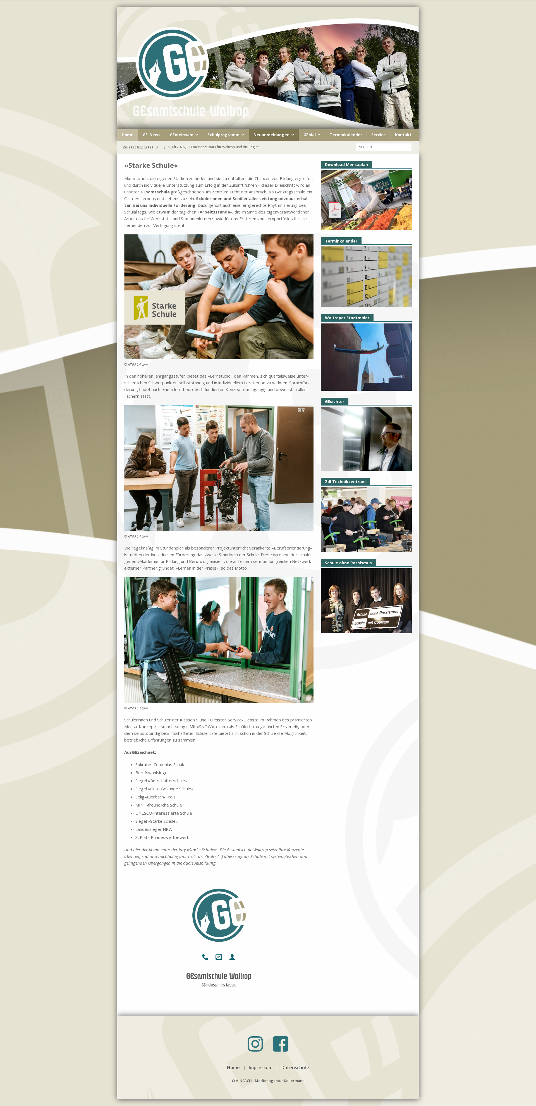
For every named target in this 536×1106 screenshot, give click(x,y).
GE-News (152, 134)
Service (378, 134)
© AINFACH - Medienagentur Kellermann (268, 1080)
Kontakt (403, 134)
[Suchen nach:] (384, 146)
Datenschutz (295, 1067)
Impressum (260, 1067)
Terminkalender (346, 134)
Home (127, 134)
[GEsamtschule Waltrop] (268, 125)
